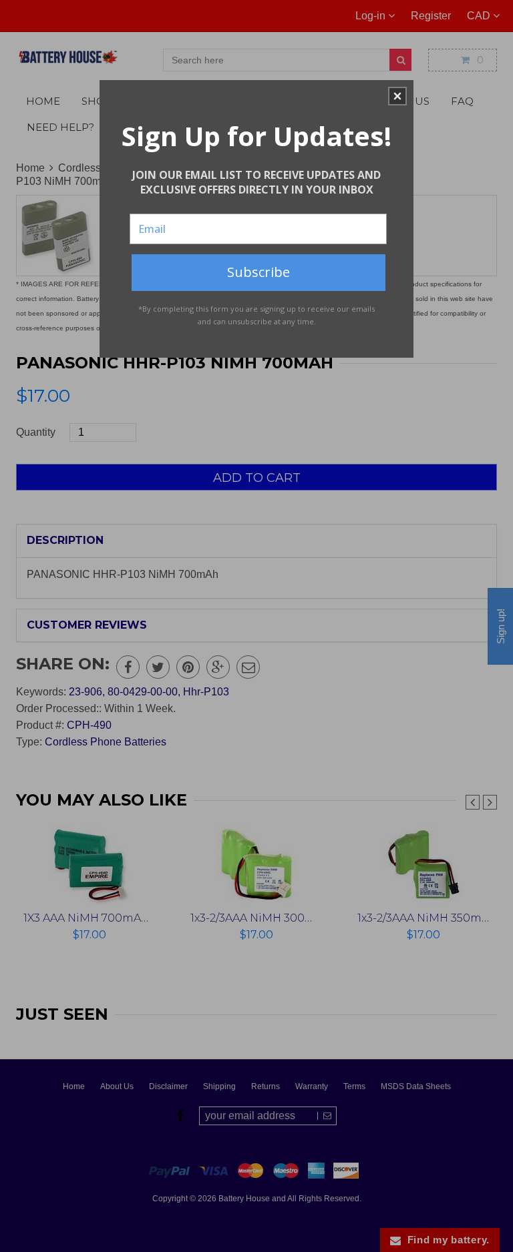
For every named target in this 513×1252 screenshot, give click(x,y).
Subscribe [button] (258, 272)
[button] (397, 96)
